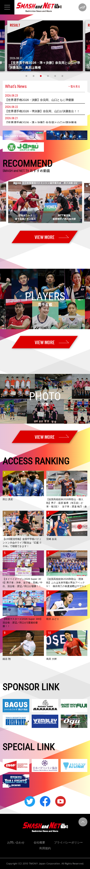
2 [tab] (34, 75)
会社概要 (39, 842)
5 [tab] (56, 75)
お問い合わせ (15, 842)
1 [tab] (27, 75)
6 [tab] (63, 75)
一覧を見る (74, 86)
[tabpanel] (45, 45)
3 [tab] (41, 75)
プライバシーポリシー (68, 842)
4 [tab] (48, 75)
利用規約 (45, 848)
